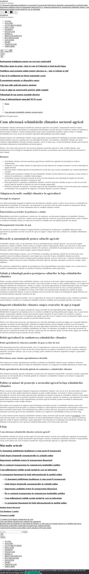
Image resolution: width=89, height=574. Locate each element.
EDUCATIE (9, 27)
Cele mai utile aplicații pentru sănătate (18, 85)
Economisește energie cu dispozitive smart (19, 80)
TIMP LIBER (10, 46)
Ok (27, 573)
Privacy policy (34, 573)
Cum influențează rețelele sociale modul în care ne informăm (28, 470)
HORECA (9, 34)
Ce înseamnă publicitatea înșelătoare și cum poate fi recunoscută (30, 451)
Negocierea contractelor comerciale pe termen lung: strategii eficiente (25, 526)
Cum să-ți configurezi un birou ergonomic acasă (23, 75)
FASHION (9, 30)
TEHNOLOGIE (11, 44)
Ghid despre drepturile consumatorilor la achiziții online (26, 455)
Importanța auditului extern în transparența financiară (26, 460)
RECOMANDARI (12, 38)
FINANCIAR (10, 32)
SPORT (7, 42)
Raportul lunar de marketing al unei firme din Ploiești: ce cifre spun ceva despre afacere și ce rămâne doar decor (40, 524)
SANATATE (9, 40)
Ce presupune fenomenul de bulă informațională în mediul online (31, 474)
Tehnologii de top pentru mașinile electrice (20, 94)
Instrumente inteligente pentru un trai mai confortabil (25, 61)
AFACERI (9, 23)
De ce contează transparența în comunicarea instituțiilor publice (30, 465)
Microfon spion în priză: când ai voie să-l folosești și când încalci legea (33, 66)
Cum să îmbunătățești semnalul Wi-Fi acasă (21, 99)
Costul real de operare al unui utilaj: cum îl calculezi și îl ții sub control (25, 528)
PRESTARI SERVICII (13, 36)
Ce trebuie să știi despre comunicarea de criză (16, 519)
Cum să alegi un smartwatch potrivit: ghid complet (24, 90)
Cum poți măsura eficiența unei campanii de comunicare (20, 521)
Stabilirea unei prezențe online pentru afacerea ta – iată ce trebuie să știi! (34, 71)
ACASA (8, 21)
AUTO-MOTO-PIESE (13, 25)
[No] (41, 573)
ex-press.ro (4, 1)
